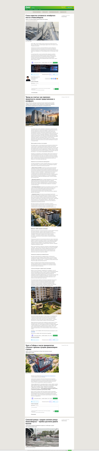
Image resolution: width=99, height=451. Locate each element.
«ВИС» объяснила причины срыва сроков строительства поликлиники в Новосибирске (39, 68)
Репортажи (31, 9)
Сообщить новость (35, 74)
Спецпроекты (36, 9)
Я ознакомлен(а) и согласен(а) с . (38, 412)
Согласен (69, 450)
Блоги (40, 9)
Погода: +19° (63, 7)
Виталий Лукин (64, 16)
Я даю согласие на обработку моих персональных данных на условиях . (40, 88)
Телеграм (56, 74)
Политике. (66, 450)
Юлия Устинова (64, 420)
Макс (51, 74)
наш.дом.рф (33, 331)
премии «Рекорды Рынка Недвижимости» (48, 375)
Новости (27, 9)
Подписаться (55, 62)
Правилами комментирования (41, 412)
